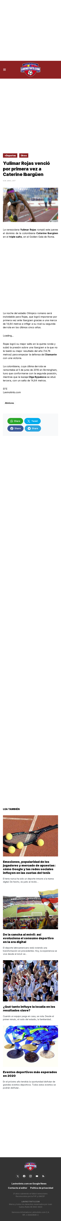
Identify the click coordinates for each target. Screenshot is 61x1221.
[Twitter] (17, 1176)
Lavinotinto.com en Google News (29, 1183)
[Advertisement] (30, 30)
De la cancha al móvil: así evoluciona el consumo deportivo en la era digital (28, 938)
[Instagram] (30, 1176)
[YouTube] (36, 1176)
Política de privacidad (41, 1188)
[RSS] (43, 1176)
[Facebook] (24, 1176)
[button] (4, 69)
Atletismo (9, 403)
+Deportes (10, 155)
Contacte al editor (17, 1188)
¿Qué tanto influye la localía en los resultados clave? (29, 1008)
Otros (24, 155)
